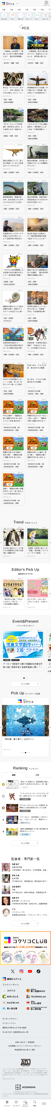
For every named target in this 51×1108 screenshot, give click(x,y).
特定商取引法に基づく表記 (25, 1049)
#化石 (17, 63)
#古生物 (6, 282)
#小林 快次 (11, 172)
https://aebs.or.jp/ (8, 1079)
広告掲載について (15, 1046)
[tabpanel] (25, 727)
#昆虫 (36, 394)
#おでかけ (6, 63)
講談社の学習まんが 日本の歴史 (14, 1027)
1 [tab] (21, 752)
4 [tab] (27, 752)
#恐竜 (10, 99)
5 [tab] (29, 752)
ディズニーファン (9, 1023)
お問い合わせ (20, 1042)
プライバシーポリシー (32, 1046)
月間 (37, 775)
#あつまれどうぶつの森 (34, 391)
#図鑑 (12, 63)
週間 (13, 775)
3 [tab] (25, 752)
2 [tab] (23, 752)
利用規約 (31, 1042)
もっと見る (25, 843)
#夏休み (6, 136)
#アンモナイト (7, 321)
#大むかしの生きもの (9, 284)
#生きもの (30, 394)
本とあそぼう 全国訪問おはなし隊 (15, 1032)
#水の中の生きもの (8, 430)
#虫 (18, 427)
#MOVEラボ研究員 (8, 102)
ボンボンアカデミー (10, 1018)
